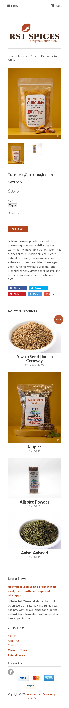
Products (22, 56)
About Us (14, 640)
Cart (59, 5)
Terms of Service (18, 650)
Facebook (11, 672)
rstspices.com (34, 694)
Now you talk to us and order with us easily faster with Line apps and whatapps (32, 591)
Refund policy (16, 655)
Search (12, 635)
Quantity (13, 213)
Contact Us (15, 645)
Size (10, 200)
